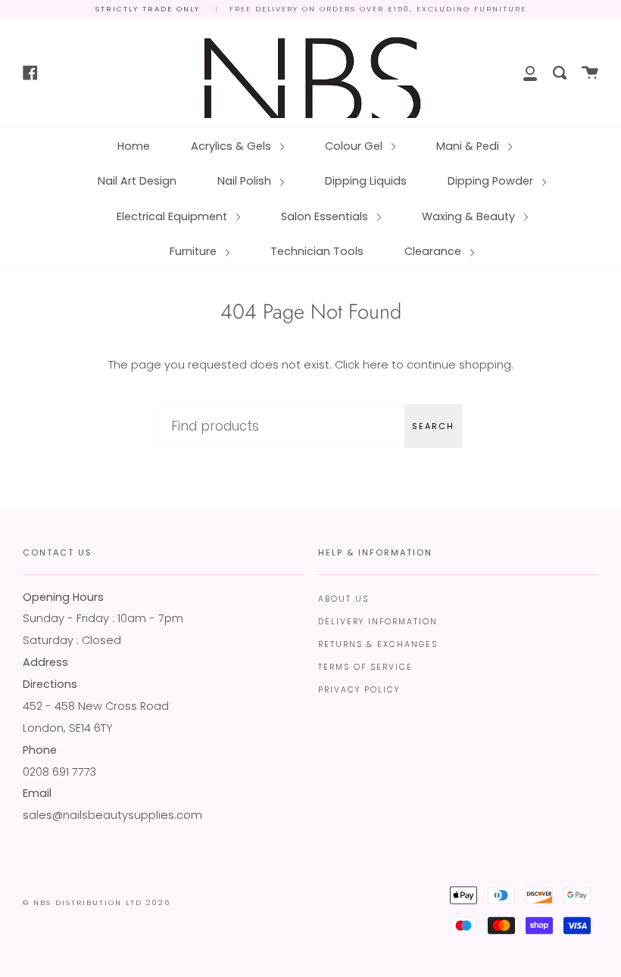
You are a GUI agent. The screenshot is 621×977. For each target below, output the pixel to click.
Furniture (195, 251)
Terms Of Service (365, 667)
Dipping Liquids (366, 180)
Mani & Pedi (469, 146)
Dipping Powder (492, 180)
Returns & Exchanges (378, 644)
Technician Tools (317, 251)
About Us (343, 599)
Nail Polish (245, 180)
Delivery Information (378, 621)
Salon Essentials (326, 216)
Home (133, 146)
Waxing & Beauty (470, 216)
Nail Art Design (137, 180)
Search (433, 426)
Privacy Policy (359, 689)
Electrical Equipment (173, 216)
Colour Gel (355, 146)
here (376, 364)
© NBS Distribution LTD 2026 (96, 902)
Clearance (434, 251)
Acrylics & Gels (232, 146)
